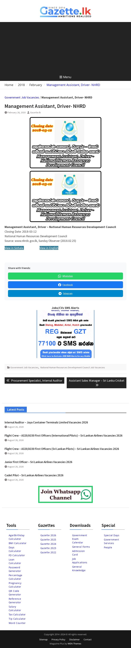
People (108, 547)
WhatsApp (67, 275)
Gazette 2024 (48, 543)
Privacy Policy (58, 639)
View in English (49, 248)
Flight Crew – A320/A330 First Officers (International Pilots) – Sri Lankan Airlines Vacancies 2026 (63, 435)
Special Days (111, 535)
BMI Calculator (18, 543)
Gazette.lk (35, 112)
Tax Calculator (17, 614)
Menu (67, 77)
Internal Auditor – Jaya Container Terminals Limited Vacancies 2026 (46, 422)
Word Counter (17, 623)
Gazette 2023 (48, 548)
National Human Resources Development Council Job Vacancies (72, 367)
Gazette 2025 (48, 539)
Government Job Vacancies (22, 97)
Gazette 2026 (48, 535)
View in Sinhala (14, 248)
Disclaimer (74, 639)
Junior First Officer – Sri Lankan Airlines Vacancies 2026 (38, 462)
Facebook (68, 284)
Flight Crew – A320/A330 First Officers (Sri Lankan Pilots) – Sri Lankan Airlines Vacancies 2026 (62, 449)
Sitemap (43, 639)
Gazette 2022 (48, 552)
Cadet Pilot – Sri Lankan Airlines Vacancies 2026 (34, 475)
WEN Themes (74, 643)
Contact (88, 639)
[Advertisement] (65, 48)
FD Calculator (17, 555)
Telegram (67, 293)
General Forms (81, 546)
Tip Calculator (17, 618)
